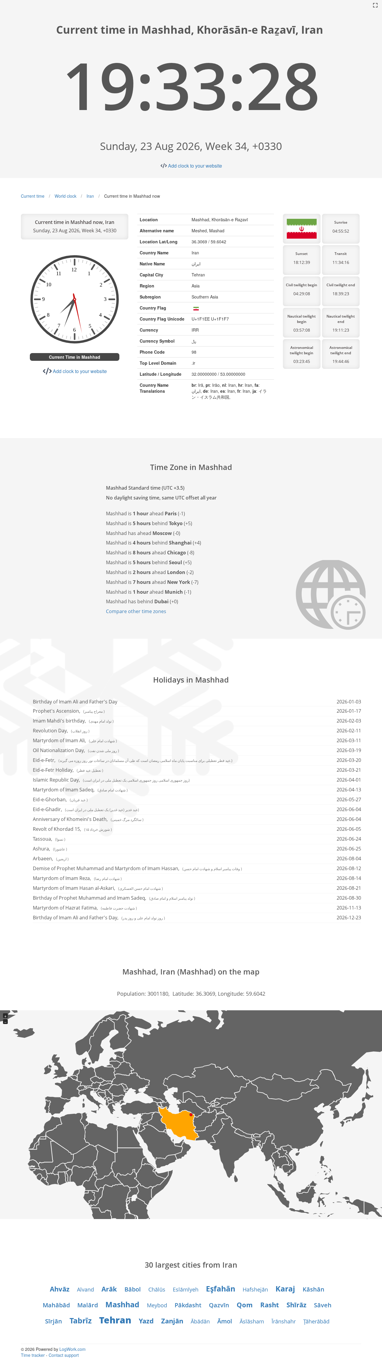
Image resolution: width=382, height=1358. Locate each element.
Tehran (115, 1320)
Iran (90, 196)
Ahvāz (60, 1288)
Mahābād (56, 1305)
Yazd (146, 1320)
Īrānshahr (284, 1321)
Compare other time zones (136, 611)
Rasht (269, 1304)
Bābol (132, 1289)
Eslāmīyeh (185, 1289)
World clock (65, 196)
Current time (32, 196)
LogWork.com (72, 1349)
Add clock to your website (195, 165)
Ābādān (200, 1321)
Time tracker (33, 1355)
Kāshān (313, 1289)
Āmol (224, 1321)
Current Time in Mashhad (74, 357)
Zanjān (172, 1320)
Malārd (87, 1305)
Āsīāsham (252, 1321)
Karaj (285, 1288)
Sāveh (323, 1305)
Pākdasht (188, 1305)
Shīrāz (296, 1304)
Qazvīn (219, 1305)
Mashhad (122, 1304)
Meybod (157, 1305)
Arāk (109, 1288)
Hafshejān (255, 1289)
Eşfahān (220, 1288)
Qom (245, 1304)
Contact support (64, 1355)
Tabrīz (81, 1320)
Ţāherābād (316, 1321)
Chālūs (156, 1289)
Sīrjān (53, 1321)
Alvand (85, 1289)
